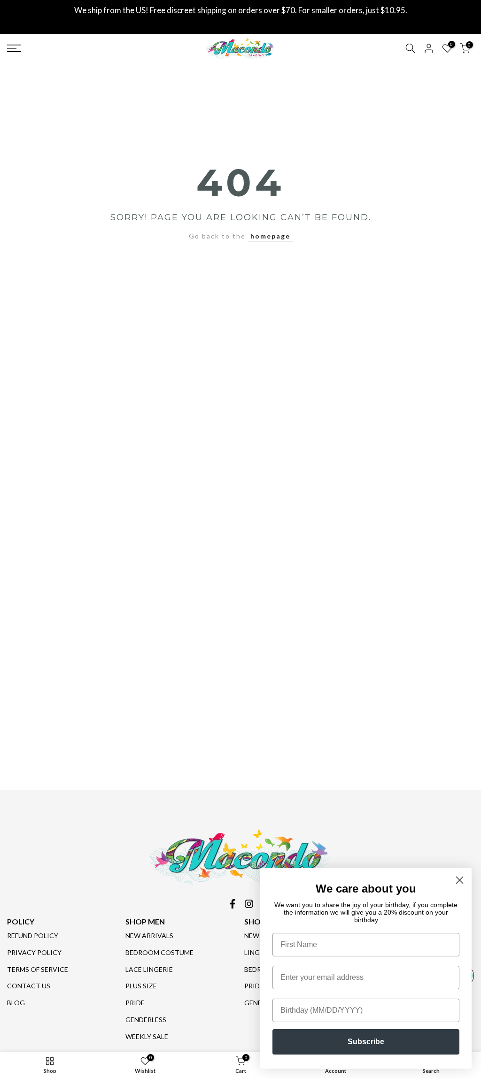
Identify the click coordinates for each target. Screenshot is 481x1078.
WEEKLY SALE (146, 1036)
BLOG (16, 1003)
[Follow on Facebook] (232, 904)
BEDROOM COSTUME (159, 952)
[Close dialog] (459, 880)
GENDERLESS (145, 1020)
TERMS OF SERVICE (37, 969)
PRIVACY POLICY (34, 952)
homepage (270, 236)
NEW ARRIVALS (149, 935)
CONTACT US (28, 986)
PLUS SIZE (141, 986)
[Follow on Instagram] (249, 904)
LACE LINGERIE (149, 969)
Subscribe (366, 1042)
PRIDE (135, 1003)
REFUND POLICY (32, 935)
